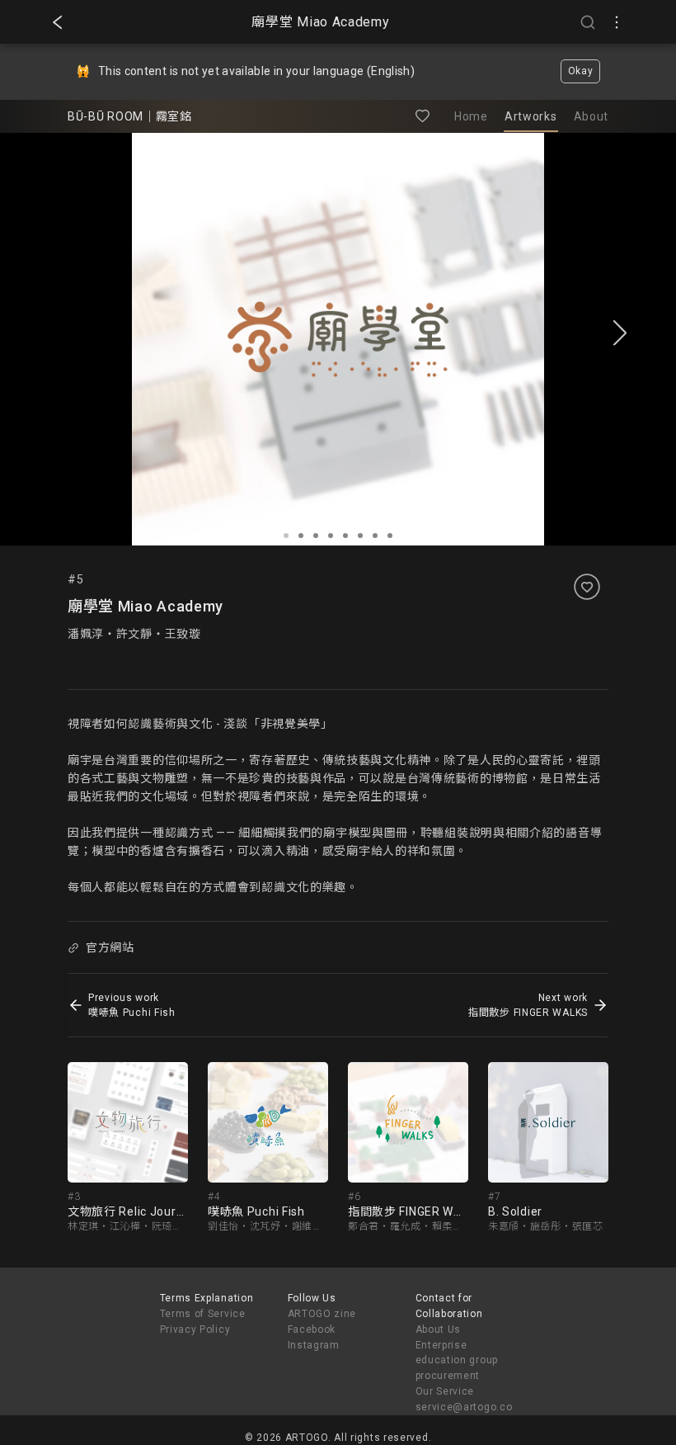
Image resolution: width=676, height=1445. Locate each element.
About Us (438, 1329)
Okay (581, 71)
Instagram (314, 1345)
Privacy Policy (195, 1329)
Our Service (445, 1391)
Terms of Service (203, 1314)
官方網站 (110, 947)
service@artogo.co (464, 1407)
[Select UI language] (617, 22)
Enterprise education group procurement (457, 1360)
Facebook (312, 1329)
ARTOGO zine (322, 1314)
